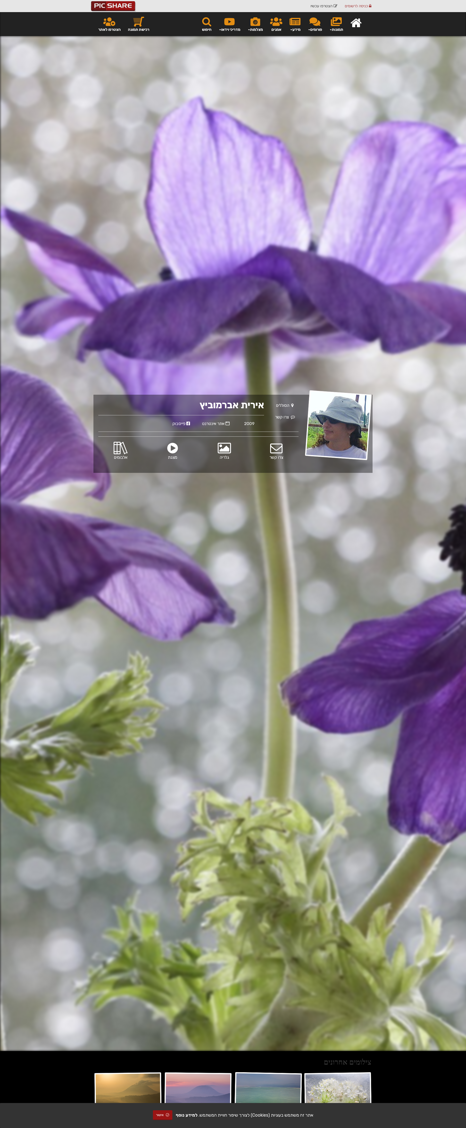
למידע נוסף (187, 1115)
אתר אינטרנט (213, 423)
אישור (160, 1115)
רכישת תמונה (138, 29)
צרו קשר (283, 417)
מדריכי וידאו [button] (230, 29)
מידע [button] (296, 29)
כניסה (357, 6)
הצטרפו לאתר (109, 29)
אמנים (276, 29)
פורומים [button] (316, 29)
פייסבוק (179, 423)
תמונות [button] (337, 29)
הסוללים (283, 405)
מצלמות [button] (256, 29)
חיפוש (206, 29)
